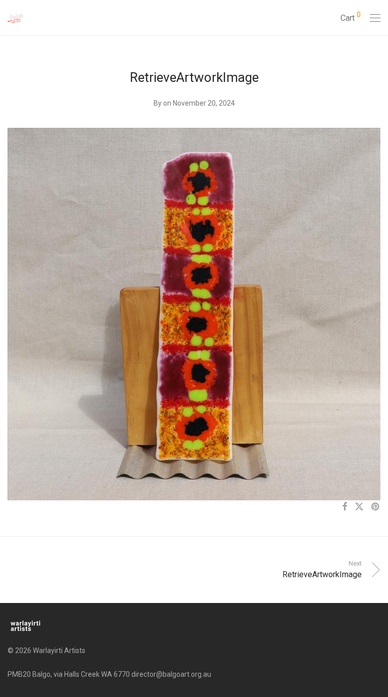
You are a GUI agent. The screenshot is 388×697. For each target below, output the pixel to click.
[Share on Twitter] (359, 507)
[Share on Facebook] (344, 507)
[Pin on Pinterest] (375, 507)
